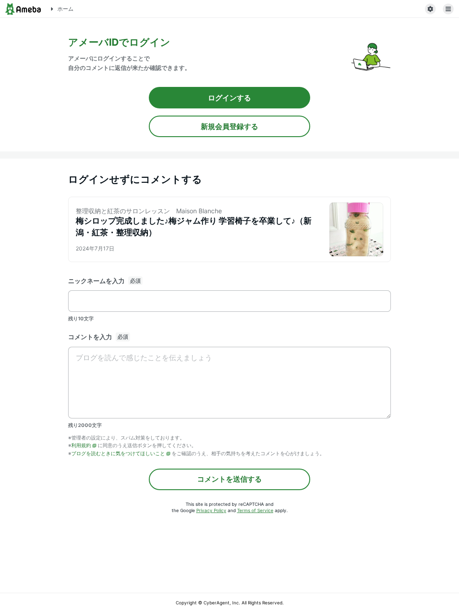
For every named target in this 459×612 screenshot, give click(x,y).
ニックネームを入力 (96, 280)
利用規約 (81, 445)
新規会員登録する (229, 126)
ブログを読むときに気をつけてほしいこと (118, 453)
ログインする (229, 97)
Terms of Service (255, 510)
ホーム (65, 8)
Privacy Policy (211, 510)
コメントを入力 (90, 336)
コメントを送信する (229, 478)
